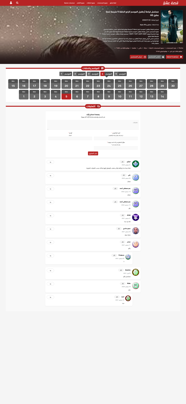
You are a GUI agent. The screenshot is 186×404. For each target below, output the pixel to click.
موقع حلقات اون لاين (176, 51)
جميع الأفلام (80, 3)
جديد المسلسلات (171, 48)
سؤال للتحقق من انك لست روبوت (116, 142)
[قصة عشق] (170, 3)
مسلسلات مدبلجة (69, 3)
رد (50, 162)
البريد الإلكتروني (116, 133)
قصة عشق (113, 3)
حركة (145, 48)
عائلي (140, 48)
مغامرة (134, 48)
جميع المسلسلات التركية (156, 48)
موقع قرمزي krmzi (161, 51)
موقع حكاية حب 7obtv (123, 48)
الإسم (70, 133)
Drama (181, 48)
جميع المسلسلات (102, 3)
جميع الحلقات (91, 3)
